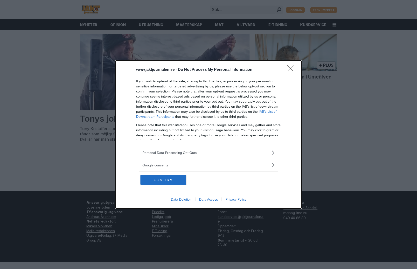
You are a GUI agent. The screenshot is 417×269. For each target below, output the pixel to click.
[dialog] (208, 134)
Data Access (208, 199)
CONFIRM (163, 180)
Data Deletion (181, 199)
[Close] (292, 69)
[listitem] (208, 152)
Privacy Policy (235, 199)
